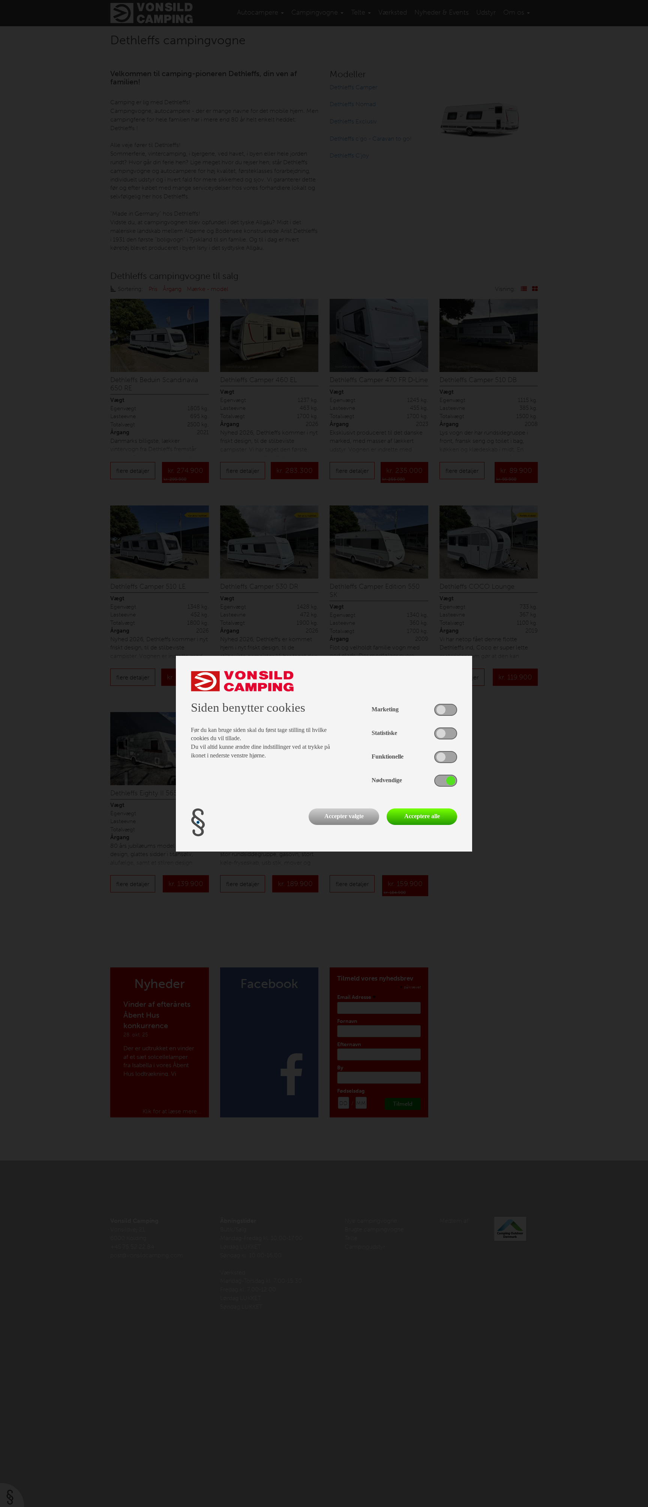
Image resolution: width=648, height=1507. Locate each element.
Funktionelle (388, 756)
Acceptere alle (422, 816)
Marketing (385, 709)
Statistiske (384, 733)
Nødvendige (387, 780)
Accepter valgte (344, 816)
